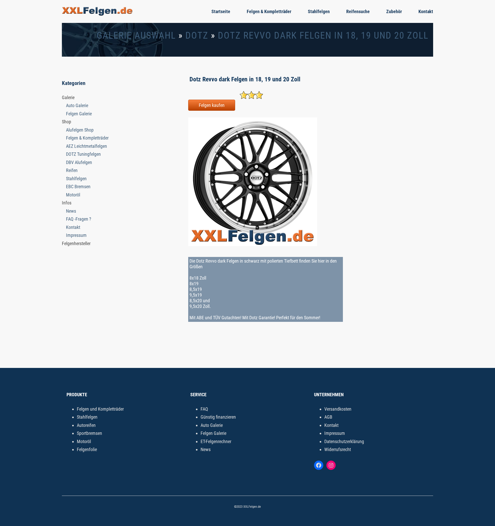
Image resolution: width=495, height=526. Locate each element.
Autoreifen (86, 425)
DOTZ (196, 35)
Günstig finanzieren (218, 417)
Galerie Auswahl (136, 35)
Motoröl (73, 194)
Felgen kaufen (212, 105)
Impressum (76, 235)
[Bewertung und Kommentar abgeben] (251, 97)
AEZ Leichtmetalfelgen (86, 146)
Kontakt (425, 11)
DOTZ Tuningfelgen (83, 154)
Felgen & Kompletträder (269, 11)
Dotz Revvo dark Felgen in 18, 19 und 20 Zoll (323, 35)
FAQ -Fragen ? (78, 219)
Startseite (220, 11)
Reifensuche (358, 11)
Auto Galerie (77, 105)
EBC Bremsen (78, 186)
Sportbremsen (89, 433)
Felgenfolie (87, 449)
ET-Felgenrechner (216, 441)
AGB (328, 417)
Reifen (72, 170)
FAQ (204, 409)
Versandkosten (337, 409)
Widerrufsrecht (337, 449)
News (71, 211)
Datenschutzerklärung (344, 441)
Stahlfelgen (319, 11)
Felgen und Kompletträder (100, 409)
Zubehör (394, 11)
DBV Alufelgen (79, 162)
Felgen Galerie (79, 113)
